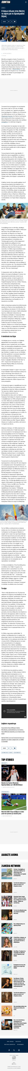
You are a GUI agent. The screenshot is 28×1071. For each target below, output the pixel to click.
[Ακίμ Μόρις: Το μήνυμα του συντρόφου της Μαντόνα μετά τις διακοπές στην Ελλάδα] (6, 955)
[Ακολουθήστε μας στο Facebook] (9, 1050)
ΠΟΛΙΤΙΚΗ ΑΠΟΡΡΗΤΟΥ (9, 1044)
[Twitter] (11, 21)
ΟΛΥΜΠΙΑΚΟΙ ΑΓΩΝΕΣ (7, 752)
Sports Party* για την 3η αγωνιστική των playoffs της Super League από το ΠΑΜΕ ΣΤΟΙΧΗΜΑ (12, 739)
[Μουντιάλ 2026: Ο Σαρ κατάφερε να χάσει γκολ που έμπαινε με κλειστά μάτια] (14, 801)
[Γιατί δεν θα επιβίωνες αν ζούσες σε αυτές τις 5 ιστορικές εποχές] (6, 887)
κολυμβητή (4, 122)
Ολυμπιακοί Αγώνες (7, 116)
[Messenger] (14, 21)
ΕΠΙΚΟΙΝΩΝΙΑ (20, 1044)
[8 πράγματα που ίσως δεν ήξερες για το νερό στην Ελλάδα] (6, 969)
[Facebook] (8, 21)
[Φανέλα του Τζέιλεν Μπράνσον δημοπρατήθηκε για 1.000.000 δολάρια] (14, 773)
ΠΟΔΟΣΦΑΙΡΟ (5, 791)
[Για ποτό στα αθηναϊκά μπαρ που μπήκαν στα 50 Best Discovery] (6, 914)
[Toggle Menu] (26, 2)
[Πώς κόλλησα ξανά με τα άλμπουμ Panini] (6, 928)
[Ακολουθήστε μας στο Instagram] (19, 1050)
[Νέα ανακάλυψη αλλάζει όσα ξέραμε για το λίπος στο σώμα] (6, 1011)
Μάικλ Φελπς (16, 68)
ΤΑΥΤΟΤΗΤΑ (18, 1041)
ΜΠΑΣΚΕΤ (4, 763)
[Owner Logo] (14, 1058)
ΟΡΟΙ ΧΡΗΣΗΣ (10, 1041)
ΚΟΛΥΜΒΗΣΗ (17, 752)
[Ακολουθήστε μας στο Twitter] (14, 1050)
